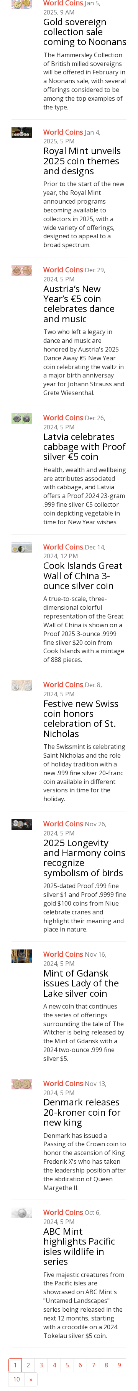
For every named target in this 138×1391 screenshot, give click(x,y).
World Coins (63, 132)
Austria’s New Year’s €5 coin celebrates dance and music (79, 303)
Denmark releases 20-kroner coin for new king (82, 1111)
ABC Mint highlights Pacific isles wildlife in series (79, 1246)
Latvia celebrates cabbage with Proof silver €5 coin (84, 446)
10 (16, 1379)
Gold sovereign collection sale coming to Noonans (85, 31)
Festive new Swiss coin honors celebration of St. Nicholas (80, 718)
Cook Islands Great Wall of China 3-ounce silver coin (83, 575)
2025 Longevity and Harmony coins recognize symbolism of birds (84, 857)
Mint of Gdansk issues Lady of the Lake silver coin (81, 983)
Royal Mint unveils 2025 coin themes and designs (82, 160)
